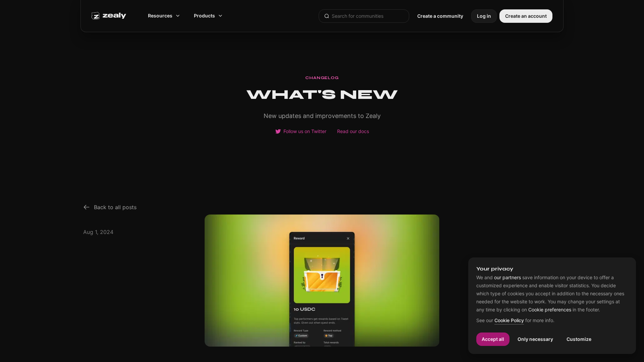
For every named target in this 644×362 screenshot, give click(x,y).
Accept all (493, 339)
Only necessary (535, 339)
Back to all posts (115, 207)
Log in (484, 16)
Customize (579, 339)
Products (204, 15)
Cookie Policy (509, 320)
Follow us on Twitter (304, 131)
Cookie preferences (549, 309)
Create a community (440, 16)
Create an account (526, 16)
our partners (507, 277)
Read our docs (353, 131)
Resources (160, 15)
